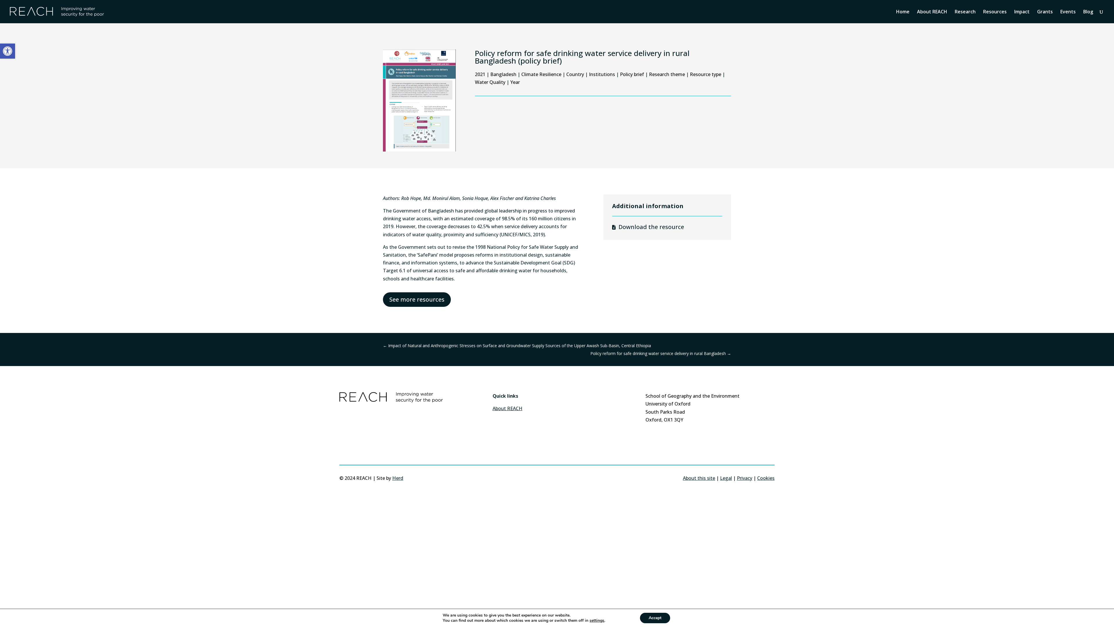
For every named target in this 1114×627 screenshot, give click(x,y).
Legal (726, 478)
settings (596, 620)
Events (1068, 12)
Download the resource (651, 227)
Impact (1022, 12)
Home (902, 12)
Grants (1045, 12)
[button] (7, 51)
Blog (1088, 12)
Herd (397, 478)
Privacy (744, 478)
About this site (699, 478)
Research (965, 12)
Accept (655, 618)
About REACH (932, 12)
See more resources (416, 299)
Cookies (766, 478)
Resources (995, 12)
